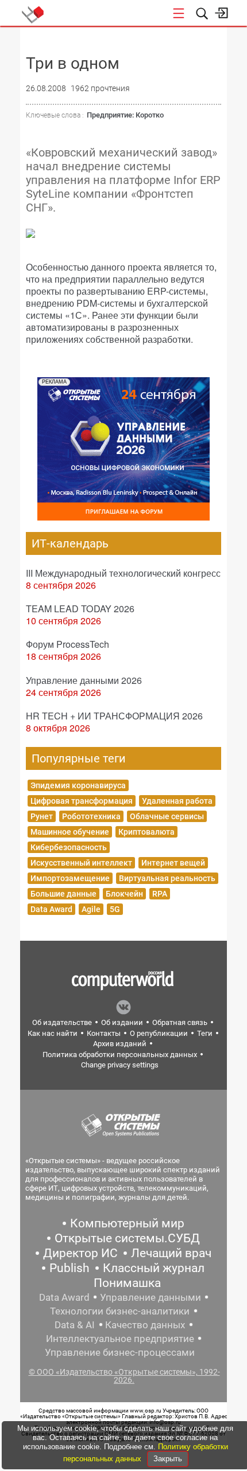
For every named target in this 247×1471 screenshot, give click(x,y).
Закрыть (167, 1458)
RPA (159, 893)
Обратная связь (179, 1022)
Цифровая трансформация (81, 800)
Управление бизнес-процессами (120, 1352)
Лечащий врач (171, 1253)
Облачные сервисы (167, 816)
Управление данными (150, 1297)
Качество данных (145, 1325)
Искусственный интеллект (81, 862)
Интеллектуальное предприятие (120, 1338)
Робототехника (91, 816)
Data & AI (75, 1325)
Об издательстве (62, 1022)
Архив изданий (119, 1043)
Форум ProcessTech (67, 644)
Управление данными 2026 (84, 680)
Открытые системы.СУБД (127, 1238)
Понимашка (127, 1283)
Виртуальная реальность (167, 878)
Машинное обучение (69, 831)
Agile (91, 909)
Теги (205, 1033)
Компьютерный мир (127, 1223)
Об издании (122, 1022)
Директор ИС (80, 1253)
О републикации (159, 1033)
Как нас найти (53, 1033)
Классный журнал (153, 1268)
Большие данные (63, 893)
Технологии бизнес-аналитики (120, 1311)
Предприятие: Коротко (125, 115)
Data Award (51, 909)
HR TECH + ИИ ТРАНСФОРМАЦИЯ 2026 (114, 715)
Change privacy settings (120, 1065)
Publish (69, 1268)
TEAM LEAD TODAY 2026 (80, 608)
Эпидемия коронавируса (78, 785)
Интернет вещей (173, 862)
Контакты (104, 1033)
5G (115, 909)
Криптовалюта (146, 831)
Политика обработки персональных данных (120, 1054)
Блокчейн (124, 893)
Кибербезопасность (68, 847)
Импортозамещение (70, 878)
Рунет (41, 816)
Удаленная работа (177, 800)
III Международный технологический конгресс (123, 573)
